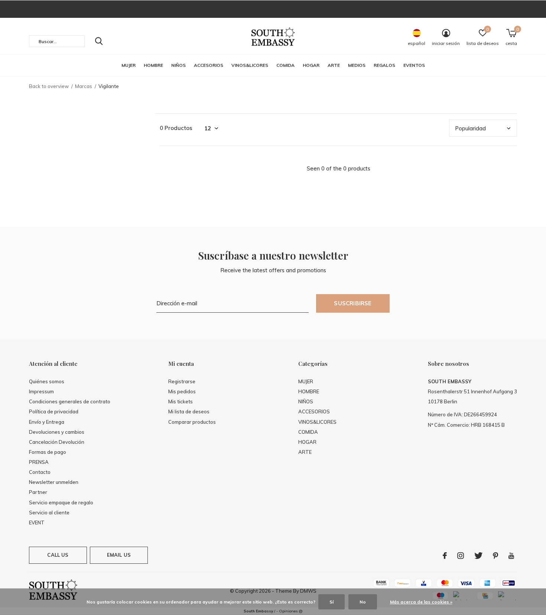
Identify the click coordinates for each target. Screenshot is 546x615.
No (363, 602)
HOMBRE (153, 65)
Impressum (41, 391)
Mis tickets (180, 401)
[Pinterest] (495, 555)
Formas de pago (47, 452)
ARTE (334, 65)
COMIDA (285, 65)
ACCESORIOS (208, 65)
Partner (38, 492)
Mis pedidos (182, 391)
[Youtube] (511, 555)
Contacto (40, 472)
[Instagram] (460, 555)
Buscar (98, 41)
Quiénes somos (46, 381)
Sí (331, 602)
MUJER (128, 65)
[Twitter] (478, 555)
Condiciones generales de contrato (69, 401)
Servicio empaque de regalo (61, 502)
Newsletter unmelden (53, 482)
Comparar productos (192, 422)
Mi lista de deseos (188, 411)
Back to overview (49, 86)
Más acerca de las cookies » (421, 602)
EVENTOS (414, 65)
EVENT (37, 522)
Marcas (83, 86)
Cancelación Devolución (56, 442)
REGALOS (384, 65)
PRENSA (39, 462)
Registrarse (181, 381)
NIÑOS (178, 65)
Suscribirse (352, 303)
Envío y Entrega (46, 422)
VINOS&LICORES (249, 65)
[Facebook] (445, 555)
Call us (57, 555)
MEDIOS (356, 65)
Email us (119, 555)
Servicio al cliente (49, 512)
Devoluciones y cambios (56, 432)
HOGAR (311, 65)
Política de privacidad (53, 411)
